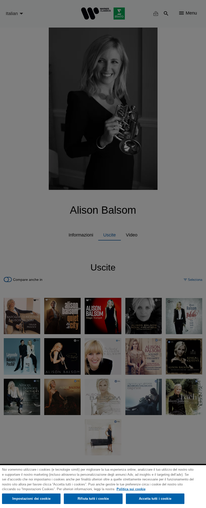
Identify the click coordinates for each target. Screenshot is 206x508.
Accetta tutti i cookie (155, 498)
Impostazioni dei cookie (31, 498)
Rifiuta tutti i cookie (93, 498)
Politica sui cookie (131, 489)
